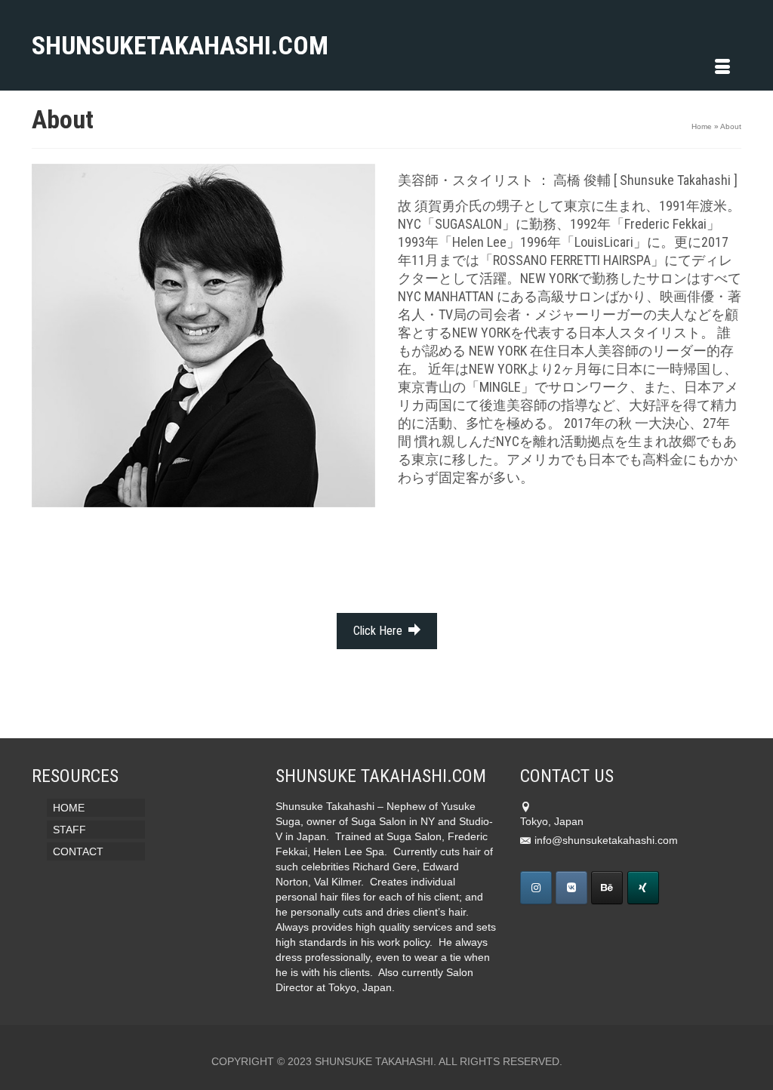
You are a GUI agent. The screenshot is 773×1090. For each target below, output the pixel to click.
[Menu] (722, 68)
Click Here (379, 631)
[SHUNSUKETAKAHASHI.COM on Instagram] (536, 887)
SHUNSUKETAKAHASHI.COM (142, 45)
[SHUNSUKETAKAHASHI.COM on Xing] (643, 887)
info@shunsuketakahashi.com (606, 840)
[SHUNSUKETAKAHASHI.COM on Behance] (607, 887)
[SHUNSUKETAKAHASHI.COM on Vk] (571, 887)
